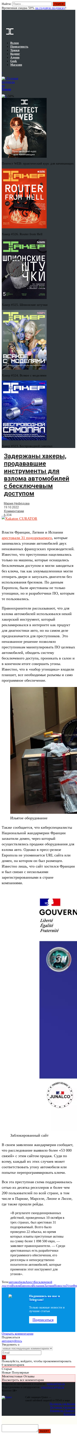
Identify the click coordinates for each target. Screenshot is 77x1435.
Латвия (49, 1285)
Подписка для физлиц (62, 1403)
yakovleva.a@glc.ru (52, 1387)
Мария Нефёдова (17, 503)
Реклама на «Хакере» (62, 1410)
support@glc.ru (56, 1383)
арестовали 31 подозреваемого (27, 538)
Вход (72, 6)
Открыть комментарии (17, 1333)
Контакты (69, 1414)
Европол (26, 1285)
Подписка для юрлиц (62, 1407)
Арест (29, 1282)
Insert (44, 1431)
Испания (38, 1285)
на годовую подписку (50, 8)
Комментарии (14, 511)
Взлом (16, 1285)
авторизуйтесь (12, 1341)
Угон (69, 1285)
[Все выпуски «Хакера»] (2, 71)
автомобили (17, 1282)
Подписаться (43, 1320)
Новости (60, 1285)
